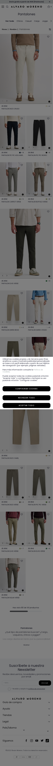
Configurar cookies (26, 388)
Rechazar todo (26, 397)
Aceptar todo (26, 405)
